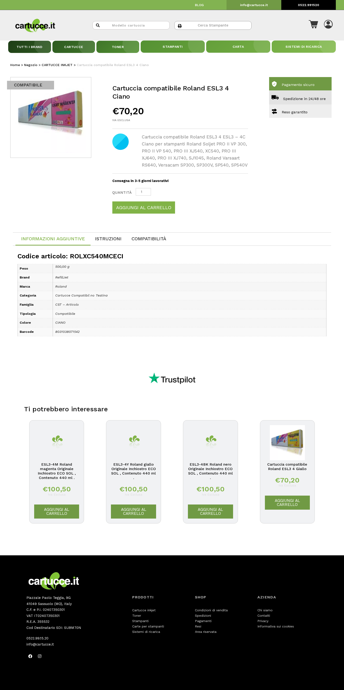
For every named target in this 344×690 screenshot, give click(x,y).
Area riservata (205, 632)
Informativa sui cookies (275, 626)
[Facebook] (30, 656)
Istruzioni (108, 238)
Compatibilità (149, 238)
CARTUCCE (73, 47)
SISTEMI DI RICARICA (303, 46)
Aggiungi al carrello (143, 207)
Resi (198, 626)
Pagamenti (203, 621)
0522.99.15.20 (37, 638)
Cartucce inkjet (144, 610)
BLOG (199, 5)
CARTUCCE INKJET (57, 65)
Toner (136, 615)
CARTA (238, 46)
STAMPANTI (173, 46)
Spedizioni (203, 615)
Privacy (262, 621)
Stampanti (140, 621)
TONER (118, 47)
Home (15, 65)
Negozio (30, 65)
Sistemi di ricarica (146, 632)
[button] (313, 25)
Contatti (263, 615)
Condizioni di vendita (211, 610)
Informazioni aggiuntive (53, 238)
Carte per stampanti (148, 626)
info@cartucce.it (254, 5)
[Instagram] (40, 656)
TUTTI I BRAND (29, 47)
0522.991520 (308, 5)
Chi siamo (265, 610)
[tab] (53, 239)
